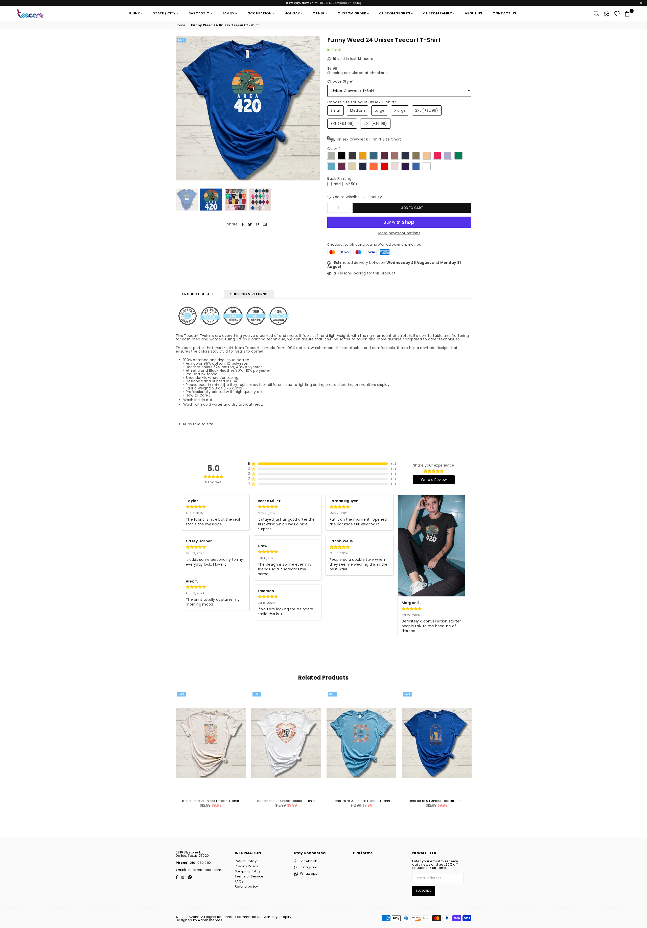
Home (180, 25)
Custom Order (352, 13)
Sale (181, 40)
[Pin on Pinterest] (258, 224)
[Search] (596, 13)
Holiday (292, 13)
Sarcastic (199, 13)
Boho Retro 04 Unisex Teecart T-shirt (437, 801)
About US (473, 13)
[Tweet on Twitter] (250, 224)
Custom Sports (394, 13)
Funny (134, 13)
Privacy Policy (246, 866)
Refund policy (246, 886)
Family (228, 13)
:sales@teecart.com (203, 869)
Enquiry (375, 197)
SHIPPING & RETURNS (249, 294)
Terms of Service (249, 876)
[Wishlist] (617, 13)
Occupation (259, 13)
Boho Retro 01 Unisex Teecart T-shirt (210, 801)
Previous (180, 108)
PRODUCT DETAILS (198, 294)
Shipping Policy (248, 871)
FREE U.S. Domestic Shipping (323, 3)
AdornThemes (210, 920)
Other (319, 13)
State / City (164, 13)
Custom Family (437, 13)
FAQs (239, 881)
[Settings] (607, 13)
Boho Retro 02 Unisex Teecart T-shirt (286, 801)
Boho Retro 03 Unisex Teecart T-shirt (361, 801)
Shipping (335, 72)
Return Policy (246, 861)
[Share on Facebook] (243, 224)
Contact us (504, 13)
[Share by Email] (265, 224)
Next (315, 108)
